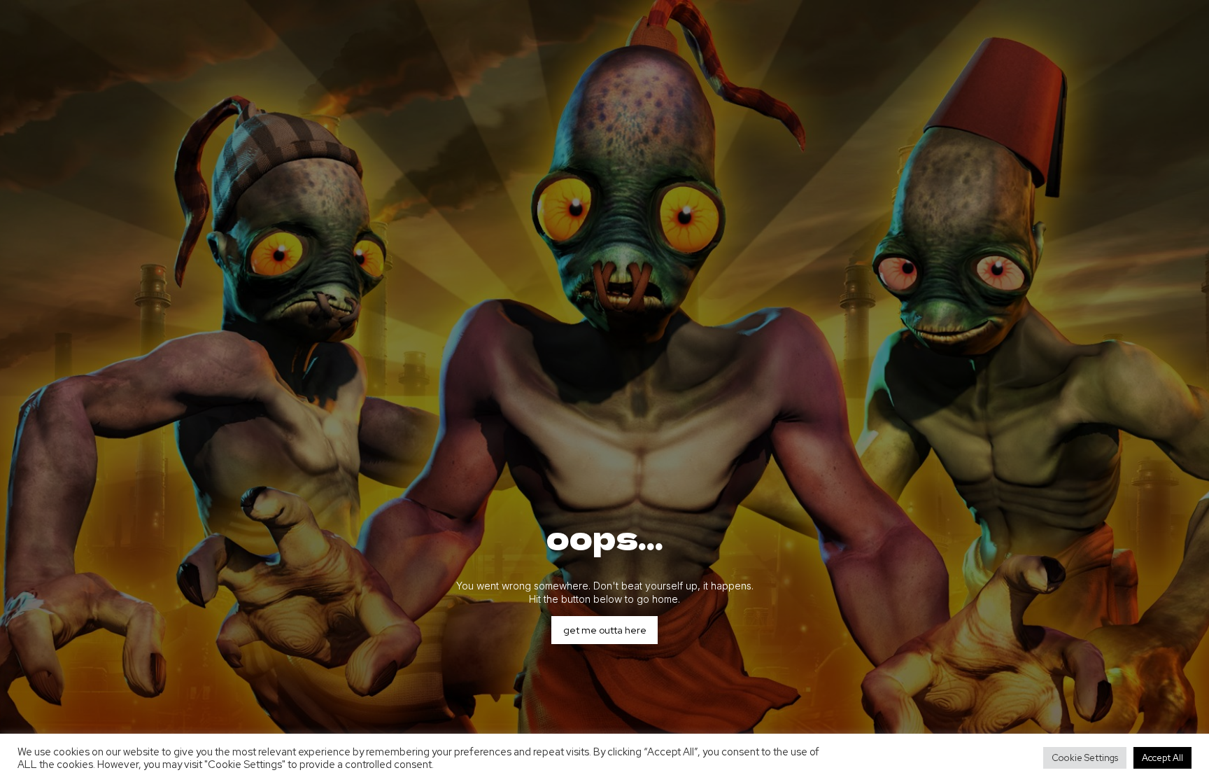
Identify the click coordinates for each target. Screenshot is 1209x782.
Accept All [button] (1162, 758)
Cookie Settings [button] (1085, 758)
